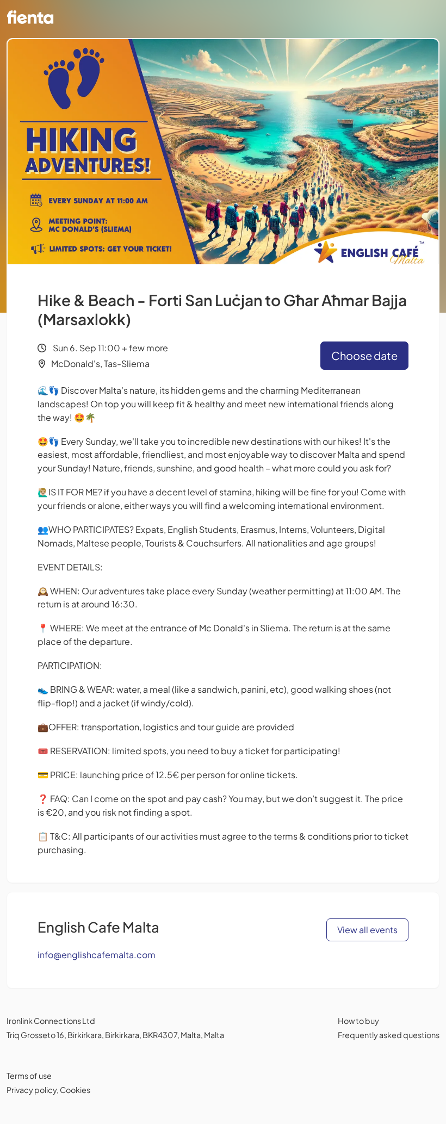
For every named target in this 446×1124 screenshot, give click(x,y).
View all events (367, 929)
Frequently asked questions (388, 1035)
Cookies (75, 1090)
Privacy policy (32, 1090)
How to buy (358, 1021)
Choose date (364, 355)
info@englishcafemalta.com (97, 954)
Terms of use (29, 1075)
